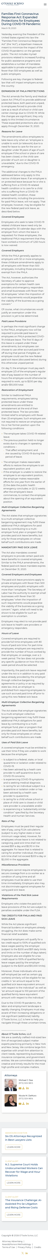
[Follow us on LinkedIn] (26, 1253)
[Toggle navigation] (45, 4)
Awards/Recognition (16, 1133)
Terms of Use (8, 1247)
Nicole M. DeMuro (27, 1096)
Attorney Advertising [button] (12, 1241)
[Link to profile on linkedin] (27, 1088)
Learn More (14, 1147)
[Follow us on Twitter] (23, 1253)
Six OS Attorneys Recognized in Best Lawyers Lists (23, 1138)
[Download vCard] (23, 1088)
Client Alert (11, 1161)
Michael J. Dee (26, 1080)
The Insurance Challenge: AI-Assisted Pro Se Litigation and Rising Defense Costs (23, 1204)
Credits (37, 1247)
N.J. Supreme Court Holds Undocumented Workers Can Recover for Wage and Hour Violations (24, 1170)
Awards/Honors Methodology (16, 1244)
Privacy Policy (24, 1247)
